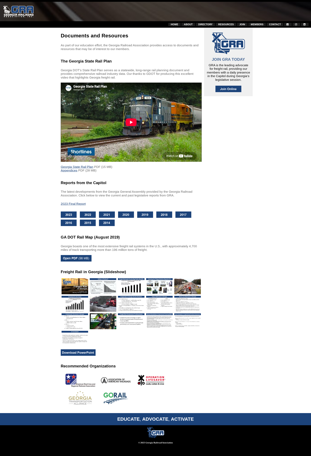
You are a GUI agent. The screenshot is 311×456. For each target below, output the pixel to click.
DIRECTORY (205, 24)
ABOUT (188, 24)
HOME (174, 24)
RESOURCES (226, 24)
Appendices (69, 170)
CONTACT (275, 24)
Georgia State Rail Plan (77, 167)
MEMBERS (257, 24)
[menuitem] (174, 24)
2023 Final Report (73, 203)
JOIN (242, 24)
